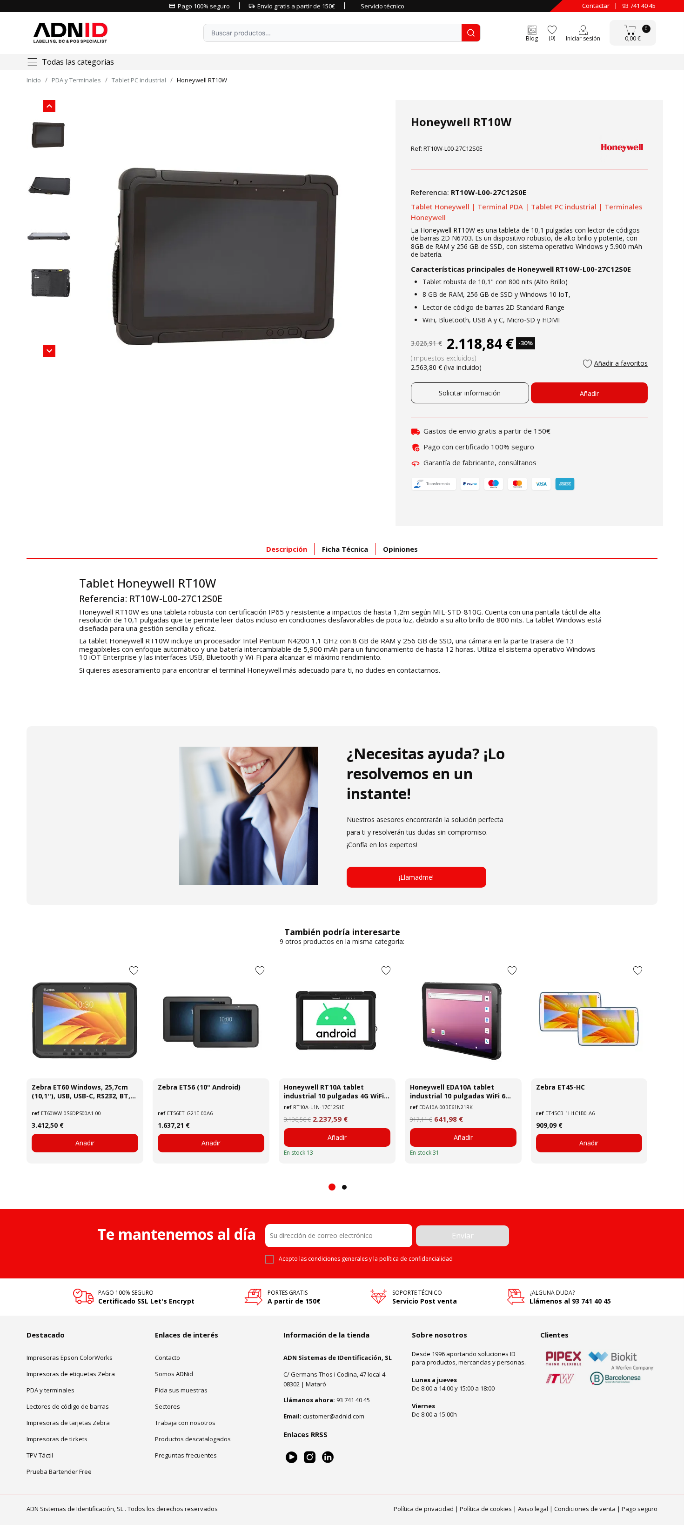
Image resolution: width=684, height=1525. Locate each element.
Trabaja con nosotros (185, 1422)
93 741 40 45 (639, 5)
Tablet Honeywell (440, 206)
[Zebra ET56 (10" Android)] (211, 1020)
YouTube (291, 1457)
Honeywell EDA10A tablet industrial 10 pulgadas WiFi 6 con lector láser (457, 1091)
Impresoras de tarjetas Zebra (68, 1422)
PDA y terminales (50, 1390)
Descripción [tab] (286, 549)
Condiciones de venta (585, 1509)
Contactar (596, 5)
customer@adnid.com (333, 1416)
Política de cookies (486, 1509)
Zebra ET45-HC (560, 1087)
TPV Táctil (40, 1455)
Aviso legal (533, 1509)
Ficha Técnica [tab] (345, 549)
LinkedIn (328, 1457)
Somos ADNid (174, 1374)
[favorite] (552, 29)
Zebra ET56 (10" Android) (199, 1087)
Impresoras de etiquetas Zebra (71, 1374)
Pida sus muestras (181, 1390)
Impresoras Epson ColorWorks (70, 1357)
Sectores (167, 1406)
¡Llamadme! (416, 877)
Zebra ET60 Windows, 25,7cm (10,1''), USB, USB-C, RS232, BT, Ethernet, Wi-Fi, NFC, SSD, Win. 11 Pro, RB (82, 1091)
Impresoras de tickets (57, 1439)
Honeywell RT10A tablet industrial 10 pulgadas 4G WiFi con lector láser (334, 1091)
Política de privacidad (424, 1509)
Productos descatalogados (193, 1439)
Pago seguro (639, 1509)
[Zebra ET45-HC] (589, 1020)
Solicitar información (470, 392)
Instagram (309, 1457)
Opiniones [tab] (400, 549)
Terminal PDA (500, 206)
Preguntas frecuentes (186, 1455)
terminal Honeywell (250, 670)
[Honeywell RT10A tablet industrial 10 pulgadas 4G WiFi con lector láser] (337, 1020)
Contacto (167, 1357)
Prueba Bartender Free (59, 1471)
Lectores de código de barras (68, 1406)
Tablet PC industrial (564, 206)
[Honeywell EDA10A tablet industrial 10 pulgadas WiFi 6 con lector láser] (463, 1020)
